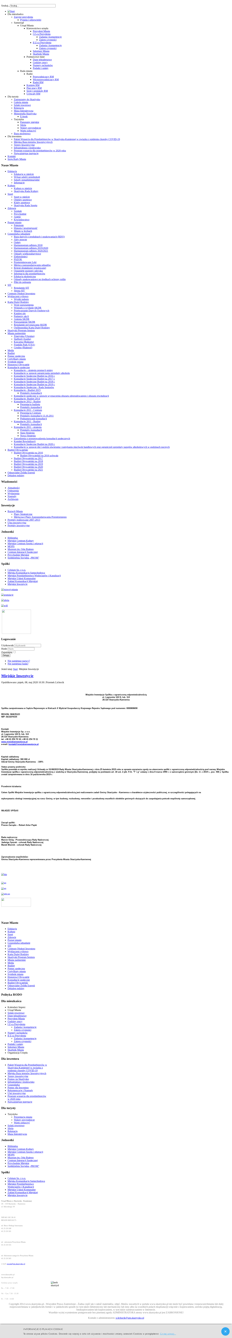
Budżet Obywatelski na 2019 (28, 464)
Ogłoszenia (13, 490)
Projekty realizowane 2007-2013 (24, 519)
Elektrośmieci (20, 256)
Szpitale (18, 211)
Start (15, 669)
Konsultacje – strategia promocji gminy (33, 370)
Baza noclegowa (22, 133)
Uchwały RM (33, 93)
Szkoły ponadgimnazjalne (27, 179)
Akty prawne (20, 239)
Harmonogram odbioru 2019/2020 (31, 248)
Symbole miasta (15, 361)
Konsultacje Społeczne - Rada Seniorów (34, 387)
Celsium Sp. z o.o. (17, 570)
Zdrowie (12, 208)
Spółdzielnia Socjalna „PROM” (23, 557)
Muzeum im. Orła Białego (21, 549)
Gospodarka (14, 1084)
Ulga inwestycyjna (17, 522)
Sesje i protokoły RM (37, 91)
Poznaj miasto (14, 222)
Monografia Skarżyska (25, 113)
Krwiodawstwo (21, 219)
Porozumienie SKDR (24, 322)
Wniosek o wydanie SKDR (27, 307)
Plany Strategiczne (23, 514)
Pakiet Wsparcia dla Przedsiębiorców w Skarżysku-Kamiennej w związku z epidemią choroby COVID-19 (67, 139)
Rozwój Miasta (15, 511)
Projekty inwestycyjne (19, 525)
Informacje (19, 182)
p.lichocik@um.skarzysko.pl (130, 1318)
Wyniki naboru (21, 299)
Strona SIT (19, 290)
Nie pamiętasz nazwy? (19, 661)
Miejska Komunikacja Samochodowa (26, 572)
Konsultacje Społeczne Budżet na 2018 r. (34, 381)
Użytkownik (7, 645)
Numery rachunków (43, 65)
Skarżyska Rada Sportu (25, 205)
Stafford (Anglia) (22, 339)
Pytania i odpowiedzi (30, 19)
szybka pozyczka (18, 4)
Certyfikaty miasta (17, 359)
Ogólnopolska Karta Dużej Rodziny (32, 327)
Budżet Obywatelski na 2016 (28, 452)
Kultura (11, 185)
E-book (24, 116)
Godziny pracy (40, 62)
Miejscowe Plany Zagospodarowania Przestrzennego (40, 517)
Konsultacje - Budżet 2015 (27, 390)
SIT (9, 285)
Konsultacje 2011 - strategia (28, 427)
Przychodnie (20, 214)
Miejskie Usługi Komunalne (22, 578)
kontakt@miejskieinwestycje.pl (24, 744)
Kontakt (12, 156)
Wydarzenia (13, 493)
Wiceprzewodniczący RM (46, 79)
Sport (10, 194)
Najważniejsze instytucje (26, 153)
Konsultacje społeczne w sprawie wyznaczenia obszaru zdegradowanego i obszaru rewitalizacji (61, 396)
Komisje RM (33, 85)
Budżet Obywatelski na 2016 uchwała (39, 455)
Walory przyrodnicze (30, 128)
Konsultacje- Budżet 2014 (27, 398)
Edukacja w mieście (24, 174)
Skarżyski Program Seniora (21, 330)
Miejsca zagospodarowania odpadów (32, 265)
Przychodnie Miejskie (18, 555)
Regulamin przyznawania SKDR (30, 324)
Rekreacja (19, 108)
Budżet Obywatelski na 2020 (28, 467)
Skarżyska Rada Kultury (26, 191)
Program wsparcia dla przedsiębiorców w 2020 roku (40, 150)
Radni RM (38, 82)
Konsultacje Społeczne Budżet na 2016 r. (34, 376)
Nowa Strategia (28, 435)
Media (11, 350)
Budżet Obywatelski (18, 450)
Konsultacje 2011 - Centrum (28, 410)
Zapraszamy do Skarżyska (27, 99)
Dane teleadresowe (42, 59)
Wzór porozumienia (24, 305)
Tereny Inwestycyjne (24, 145)
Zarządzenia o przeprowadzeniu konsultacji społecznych (42, 438)
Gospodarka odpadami (19, 233)
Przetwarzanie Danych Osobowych (31, 310)
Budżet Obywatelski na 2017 (28, 458)
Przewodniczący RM (43, 76)
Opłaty (17, 242)
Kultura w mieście (23, 188)
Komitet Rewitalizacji (25, 441)
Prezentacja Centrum (30, 413)
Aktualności (14, 487)
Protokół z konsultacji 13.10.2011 (37, 415)
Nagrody (12, 496)
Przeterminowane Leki (25, 262)
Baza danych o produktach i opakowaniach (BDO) (39, 236)
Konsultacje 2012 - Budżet (27, 401)
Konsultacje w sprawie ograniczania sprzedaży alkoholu (42, 373)
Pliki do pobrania (22, 282)
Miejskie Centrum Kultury (21, 540)
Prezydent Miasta (41, 31)
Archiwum (13, 499)
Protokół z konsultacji (31, 393)
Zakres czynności (48, 39)
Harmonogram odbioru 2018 (28, 245)
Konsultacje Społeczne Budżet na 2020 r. (34, 444)
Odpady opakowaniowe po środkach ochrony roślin (40, 279)
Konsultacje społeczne (19, 367)
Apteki (17, 216)
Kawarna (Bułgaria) (24, 342)
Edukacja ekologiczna (25, 276)
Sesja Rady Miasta (17, 159)
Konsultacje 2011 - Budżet (27, 421)
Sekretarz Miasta (41, 51)
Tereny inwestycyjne (18, 1076)
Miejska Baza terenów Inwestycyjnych (33, 142)
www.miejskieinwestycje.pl (14, 742)
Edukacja (12, 171)
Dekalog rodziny (16, 475)
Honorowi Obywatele (18, 364)
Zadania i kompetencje (50, 37)
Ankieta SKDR (21, 319)
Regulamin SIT (21, 287)
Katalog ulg (20, 313)
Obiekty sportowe (23, 199)
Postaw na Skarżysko (18, 1079)
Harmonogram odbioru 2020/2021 (31, 251)
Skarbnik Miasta (41, 54)
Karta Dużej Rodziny (18, 302)
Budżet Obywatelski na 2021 (28, 469)
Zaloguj (6, 655)
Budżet (11, 353)
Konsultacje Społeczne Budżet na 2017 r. (34, 378)
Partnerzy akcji (21, 316)
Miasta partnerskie (17, 333)
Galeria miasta (21, 102)
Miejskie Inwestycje (17, 584)
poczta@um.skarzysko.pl (16, 1264)
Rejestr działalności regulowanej (30, 268)
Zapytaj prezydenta (23, 17)
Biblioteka (13, 537)
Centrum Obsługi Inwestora (21, 293)
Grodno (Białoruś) (23, 347)
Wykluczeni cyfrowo (18, 296)
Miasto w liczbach (23, 231)
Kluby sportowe (22, 202)
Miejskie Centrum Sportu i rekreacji (25, 543)
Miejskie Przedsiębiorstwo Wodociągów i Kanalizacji (34, 575)
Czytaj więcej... (168, 1333)
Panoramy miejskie (29, 122)
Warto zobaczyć (28, 130)
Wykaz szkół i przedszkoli (27, 177)
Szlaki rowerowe (22, 105)
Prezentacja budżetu (30, 404)
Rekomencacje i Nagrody (20, 1090)
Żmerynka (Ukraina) (24, 336)
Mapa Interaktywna (23, 110)
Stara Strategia (27, 432)
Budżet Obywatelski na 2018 (28, 461)
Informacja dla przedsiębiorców (29, 273)
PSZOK (18, 259)
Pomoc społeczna (16, 356)
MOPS (11, 546)
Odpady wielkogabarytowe (27, 253)
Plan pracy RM (34, 88)
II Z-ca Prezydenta (42, 42)
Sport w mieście (22, 197)
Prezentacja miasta (23, 1117)
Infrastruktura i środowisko (27, 147)
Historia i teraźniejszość (25, 228)
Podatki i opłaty (40, 68)
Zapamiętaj (6, 652)
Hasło (4, 648)
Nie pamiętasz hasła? (18, 663)
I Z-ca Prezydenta (42, 34)
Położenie (19, 225)
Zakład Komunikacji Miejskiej (23, 581)
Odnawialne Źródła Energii (21, 472)
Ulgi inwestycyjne (17, 1093)
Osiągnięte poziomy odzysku (28, 270)
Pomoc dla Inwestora (18, 1087)
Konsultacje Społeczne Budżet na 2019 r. (34, 384)
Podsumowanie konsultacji (33, 418)
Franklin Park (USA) (24, 344)
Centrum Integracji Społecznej (23, 552)
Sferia (23, 125)
